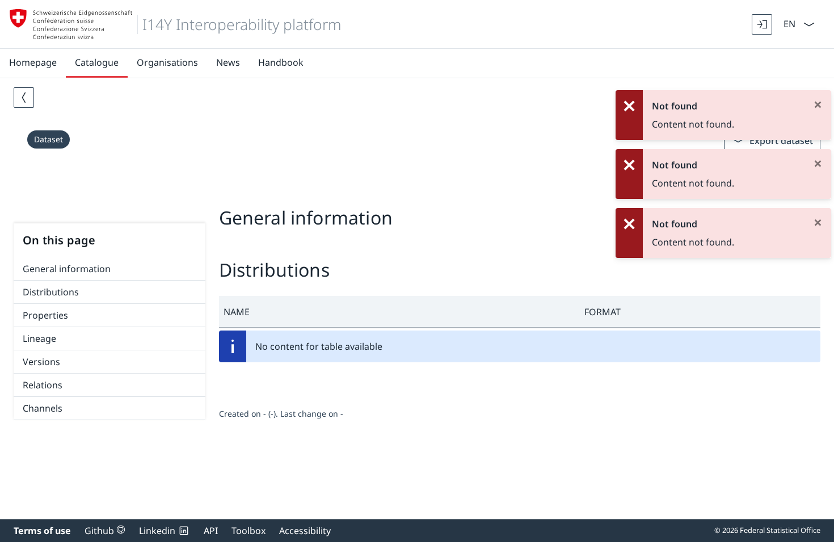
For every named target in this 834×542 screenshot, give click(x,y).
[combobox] (788, 23)
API (211, 530)
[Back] (24, 97)
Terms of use (42, 530)
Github (105, 530)
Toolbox (248, 530)
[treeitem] (109, 269)
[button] (399, 312)
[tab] (417, 191)
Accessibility (305, 530)
